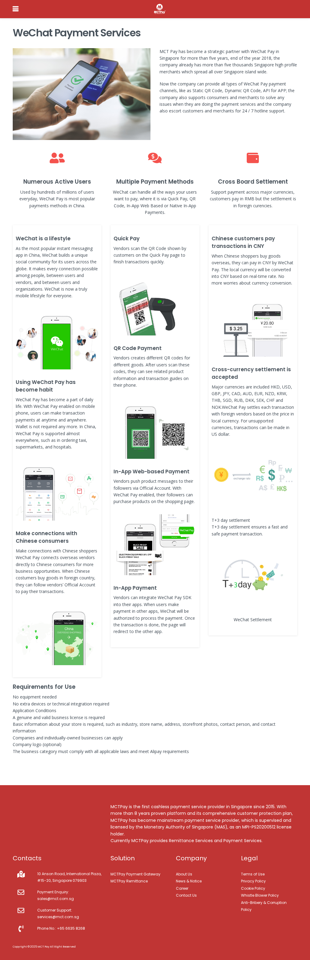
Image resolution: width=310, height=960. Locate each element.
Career (182, 888)
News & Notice (189, 881)
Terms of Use (253, 874)
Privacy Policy (253, 881)
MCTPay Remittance (129, 881)
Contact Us (186, 895)
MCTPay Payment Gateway (135, 874)
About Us (184, 874)
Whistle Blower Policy (260, 895)
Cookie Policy (253, 888)
